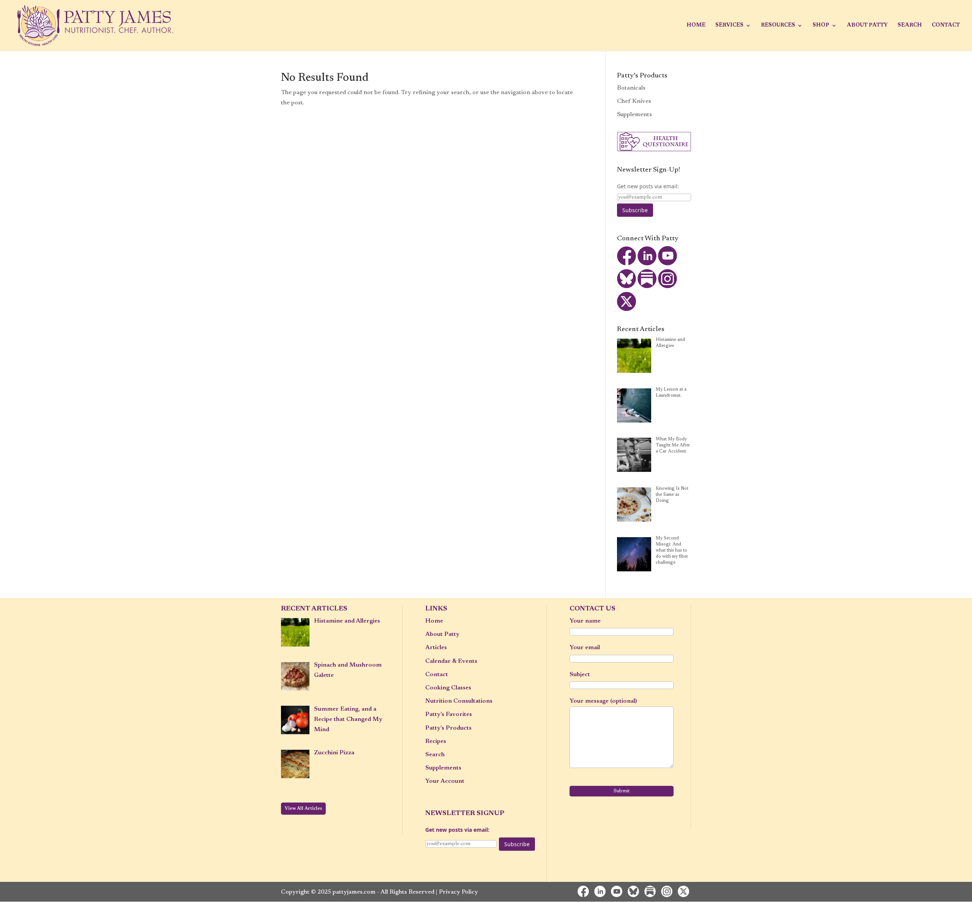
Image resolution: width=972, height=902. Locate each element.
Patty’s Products (448, 728)
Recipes (435, 741)
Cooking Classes (448, 688)
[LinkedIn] (646, 264)
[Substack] (646, 287)
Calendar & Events (451, 661)
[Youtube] (667, 264)
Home (695, 25)
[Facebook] (626, 264)
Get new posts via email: (648, 186)
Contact (946, 25)
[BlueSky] (626, 287)
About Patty (867, 25)
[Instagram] (667, 287)
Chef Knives (634, 101)
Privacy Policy (458, 892)
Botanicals (631, 88)
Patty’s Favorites (448, 714)
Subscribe (635, 210)
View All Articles (303, 808)
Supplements (634, 115)
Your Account (444, 781)
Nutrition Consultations (458, 701)
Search (910, 25)
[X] (626, 309)
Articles (436, 648)
